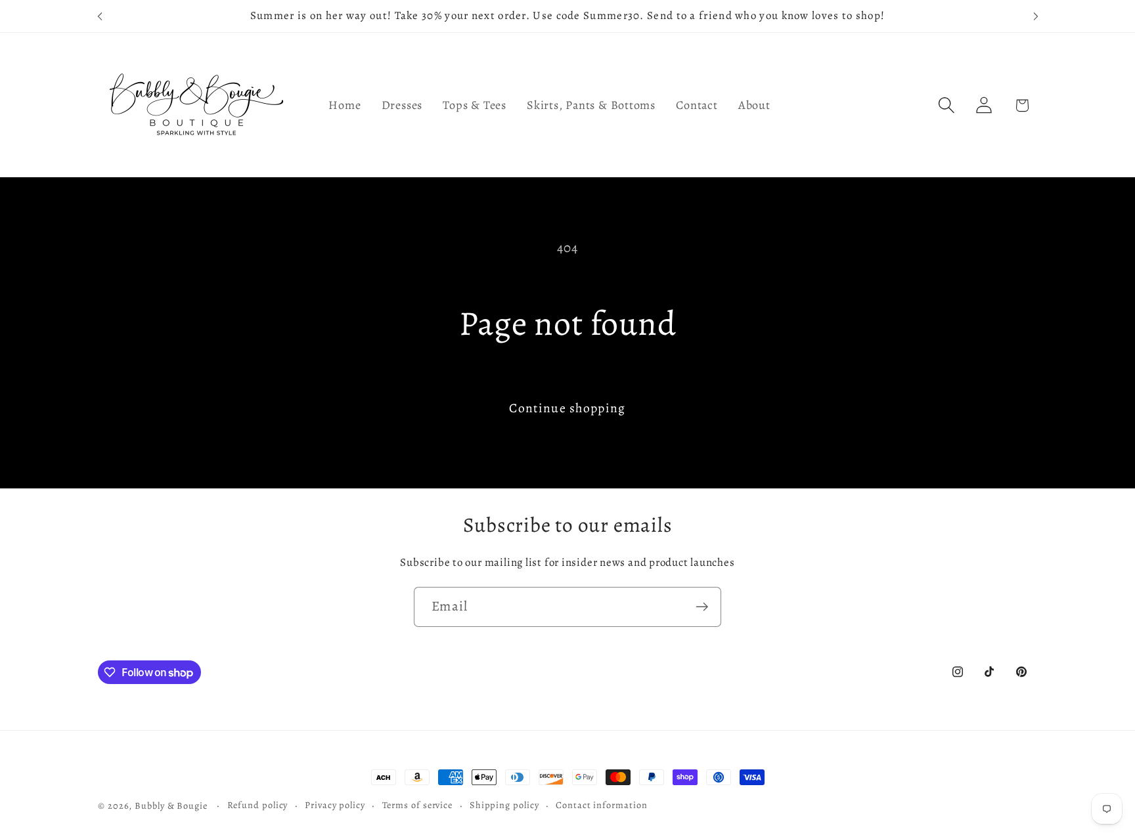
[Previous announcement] (99, 16)
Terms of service (417, 804)
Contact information (601, 804)
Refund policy (257, 804)
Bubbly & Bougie (171, 805)
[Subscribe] (702, 607)
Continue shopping (567, 408)
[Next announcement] (1035, 16)
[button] (947, 105)
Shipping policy (504, 804)
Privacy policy (335, 804)
